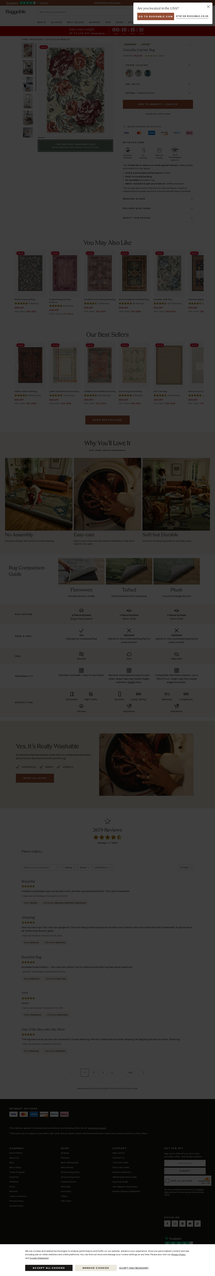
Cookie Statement (39, 1258)
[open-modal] (208, 6)
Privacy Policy (178, 1254)
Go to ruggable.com (156, 16)
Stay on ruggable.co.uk (192, 16)
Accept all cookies (49, 1268)
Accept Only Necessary (134, 1268)
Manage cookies (96, 1268)
